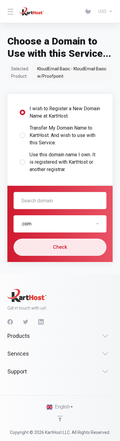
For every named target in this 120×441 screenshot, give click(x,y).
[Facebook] (10, 322)
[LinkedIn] (41, 322)
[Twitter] (25, 322)
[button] (60, 223)
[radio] (22, 112)
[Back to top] (60, 418)
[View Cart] (89, 11)
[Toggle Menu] (9, 11)
